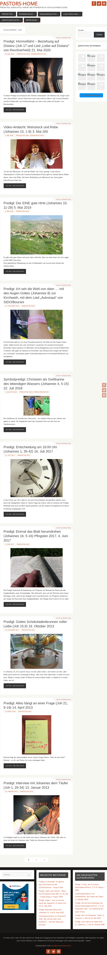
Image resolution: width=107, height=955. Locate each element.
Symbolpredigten (41, 392)
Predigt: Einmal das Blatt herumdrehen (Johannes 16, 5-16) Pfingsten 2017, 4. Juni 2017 (36, 536)
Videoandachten (37, 135)
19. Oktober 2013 (12, 630)
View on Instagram (92, 95)
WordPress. (66, 946)
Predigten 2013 (28, 630)
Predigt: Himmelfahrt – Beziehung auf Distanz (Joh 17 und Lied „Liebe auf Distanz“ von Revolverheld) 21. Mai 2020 (36, 45)
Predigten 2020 (23, 54)
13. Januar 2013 (11, 791)
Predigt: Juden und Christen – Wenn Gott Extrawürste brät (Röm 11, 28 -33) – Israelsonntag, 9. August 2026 (53, 894)
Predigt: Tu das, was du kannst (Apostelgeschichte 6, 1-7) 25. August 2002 (89, 887)
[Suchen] (28, 875)
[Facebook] (104, 385)
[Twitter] (104, 390)
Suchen (81, 30)
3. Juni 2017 (9, 544)
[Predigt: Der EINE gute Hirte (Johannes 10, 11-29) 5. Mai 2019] (37, 234)
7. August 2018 (11, 392)
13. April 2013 (10, 711)
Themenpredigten (38, 54)
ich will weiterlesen (15, 109)
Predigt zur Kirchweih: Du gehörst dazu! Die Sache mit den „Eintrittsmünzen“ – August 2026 (51, 884)
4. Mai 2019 (9, 211)
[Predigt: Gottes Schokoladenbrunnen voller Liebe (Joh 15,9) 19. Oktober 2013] (37, 651)
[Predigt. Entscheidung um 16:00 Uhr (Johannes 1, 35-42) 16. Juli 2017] (37, 478)
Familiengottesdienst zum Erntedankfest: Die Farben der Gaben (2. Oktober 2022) (89, 896)
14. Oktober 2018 (12, 306)
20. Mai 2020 (9, 54)
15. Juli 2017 (10, 455)
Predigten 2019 (22, 211)
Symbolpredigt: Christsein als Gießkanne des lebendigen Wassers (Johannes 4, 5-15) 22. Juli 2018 (36, 383)
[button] (82, 58)
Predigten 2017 (23, 455)
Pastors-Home (19, 3)
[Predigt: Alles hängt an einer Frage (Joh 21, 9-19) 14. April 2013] (37, 734)
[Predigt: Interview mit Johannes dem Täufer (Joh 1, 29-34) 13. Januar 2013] (37, 814)
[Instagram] (104, 395)
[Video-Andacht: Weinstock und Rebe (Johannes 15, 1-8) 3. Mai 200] (37, 154)
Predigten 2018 (28, 306)
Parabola (55, 946)
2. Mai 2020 (9, 135)
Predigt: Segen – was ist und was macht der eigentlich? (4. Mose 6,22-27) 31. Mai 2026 (52, 903)
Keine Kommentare (63, 37)
